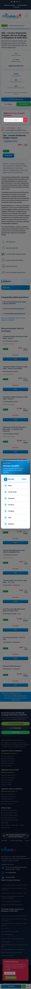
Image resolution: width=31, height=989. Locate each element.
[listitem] (15, 479)
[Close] (28, 462)
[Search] (25, 120)
